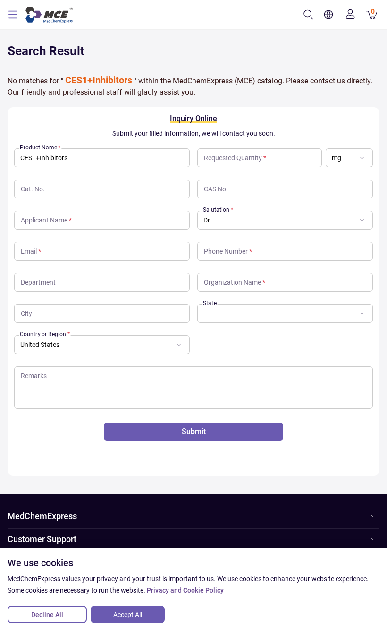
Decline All (47, 614)
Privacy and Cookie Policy (185, 590)
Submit (194, 431)
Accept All (127, 614)
